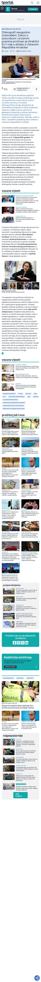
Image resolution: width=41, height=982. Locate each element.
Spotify (28, 393)
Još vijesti (18, 795)
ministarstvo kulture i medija (13, 405)
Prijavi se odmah (10, 667)
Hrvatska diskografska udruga (14, 402)
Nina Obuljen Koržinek (16, 396)
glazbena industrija (10, 399)
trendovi (30, 678)
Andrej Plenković (9, 393)
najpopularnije (13, 735)
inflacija (20, 678)
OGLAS (20, 19)
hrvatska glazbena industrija (13, 408)
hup (4, 396)
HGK (35, 393)
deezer (35, 396)
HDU (29, 396)
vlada (20, 393)
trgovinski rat (8, 678)
